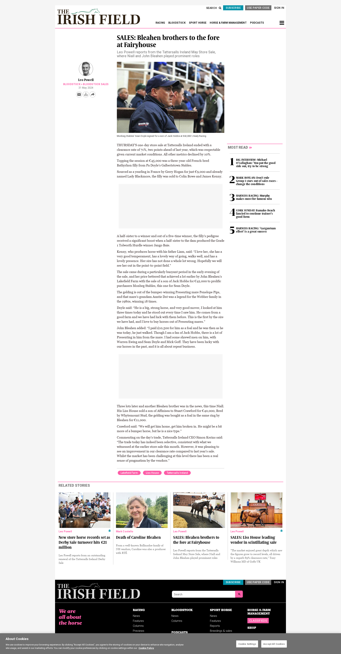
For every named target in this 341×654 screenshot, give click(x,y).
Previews (138, 631)
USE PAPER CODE (258, 7)
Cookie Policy (146, 648)
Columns (138, 626)
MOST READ (238, 147)
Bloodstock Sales (96, 84)
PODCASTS (257, 22)
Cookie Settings (247, 643)
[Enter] (239, 594)
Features (138, 621)
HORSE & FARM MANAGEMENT (228, 22)
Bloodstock (71, 84)
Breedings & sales (221, 631)
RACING (161, 22)
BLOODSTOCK (177, 22)
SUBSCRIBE (233, 7)
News (136, 616)
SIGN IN (279, 7)
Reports (215, 626)
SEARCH (211, 8)
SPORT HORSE (198, 22)
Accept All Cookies (274, 643)
